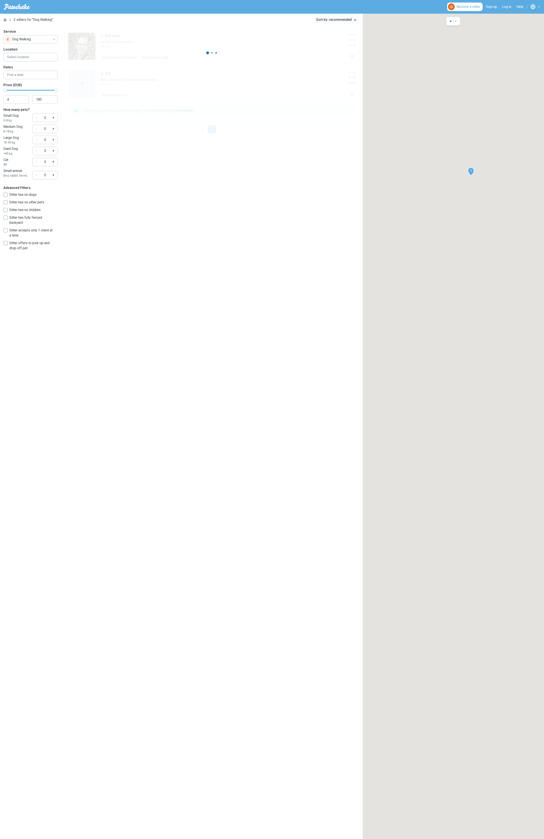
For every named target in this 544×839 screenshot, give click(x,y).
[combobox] (30, 39)
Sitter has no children (25, 210)
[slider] (5, 90)
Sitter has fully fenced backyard (25, 220)
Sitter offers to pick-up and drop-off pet (29, 245)
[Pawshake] (16, 7)
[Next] (221, 129)
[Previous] (202, 129)
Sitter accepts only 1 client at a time (30, 232)
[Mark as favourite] (352, 56)
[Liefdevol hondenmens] (212, 46)
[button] (471, 171)
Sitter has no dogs (23, 195)
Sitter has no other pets (26, 202)
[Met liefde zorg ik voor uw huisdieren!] (212, 84)
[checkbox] (5, 195)
